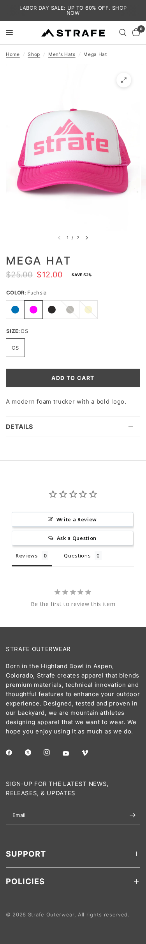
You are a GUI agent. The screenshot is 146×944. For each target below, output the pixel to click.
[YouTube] (71, 753)
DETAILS (19, 426)
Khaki (88, 309)
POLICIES (25, 881)
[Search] (122, 32)
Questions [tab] (77, 555)
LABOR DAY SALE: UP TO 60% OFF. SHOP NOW (73, 10)
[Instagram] (52, 752)
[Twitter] (33, 752)
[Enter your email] (132, 815)
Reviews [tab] (27, 555)
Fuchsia (33, 309)
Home (13, 54)
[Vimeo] (90, 752)
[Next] (86, 237)
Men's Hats (62, 54)
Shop (34, 54)
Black (51, 309)
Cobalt (15, 309)
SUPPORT (26, 854)
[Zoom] (123, 80)
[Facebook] (14, 752)
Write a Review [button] (76, 519)
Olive (70, 309)
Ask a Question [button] (77, 538)
